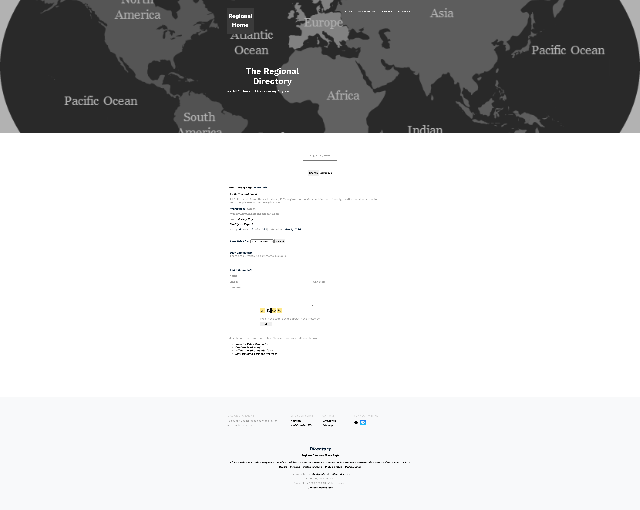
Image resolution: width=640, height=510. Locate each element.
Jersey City (244, 187)
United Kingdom (312, 466)
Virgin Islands (353, 466)
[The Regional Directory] (241, 21)
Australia (253, 462)
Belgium (267, 462)
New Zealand (383, 462)
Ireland (349, 462)
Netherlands (364, 462)
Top (231, 187)
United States (333, 466)
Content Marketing (247, 347)
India (339, 462)
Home (348, 11)
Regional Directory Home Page (320, 455)
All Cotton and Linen (243, 194)
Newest (387, 11)
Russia (283, 466)
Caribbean (293, 462)
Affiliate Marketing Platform (254, 350)
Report (248, 224)
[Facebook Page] (356, 422)
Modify (234, 224)
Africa (233, 462)
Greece (329, 462)
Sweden (295, 466)
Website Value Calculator (251, 344)
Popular (404, 11)
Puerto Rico (401, 462)
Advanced (326, 172)
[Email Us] (363, 422)
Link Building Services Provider (256, 353)
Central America (312, 462)
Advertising (366, 11)
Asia (242, 462)
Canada (279, 462)
